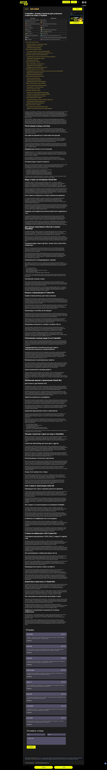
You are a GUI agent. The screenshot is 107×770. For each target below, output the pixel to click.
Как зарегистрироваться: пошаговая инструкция (37, 44)
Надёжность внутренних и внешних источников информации (39, 108)
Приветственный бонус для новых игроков (35, 63)
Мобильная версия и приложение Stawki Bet (35, 76)
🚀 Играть (43, 767)
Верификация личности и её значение (35, 45)
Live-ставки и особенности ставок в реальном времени (38, 51)
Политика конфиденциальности (42, 762)
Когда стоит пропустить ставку (33, 88)
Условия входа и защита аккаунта (34, 47)
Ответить (29, 640)
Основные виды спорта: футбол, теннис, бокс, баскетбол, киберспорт (41, 56)
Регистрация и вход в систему (32, 42)
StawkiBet (33, 757)
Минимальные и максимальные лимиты (35, 72)
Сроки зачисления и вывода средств (34, 74)
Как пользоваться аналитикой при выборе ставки (37, 106)
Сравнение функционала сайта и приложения (36, 81)
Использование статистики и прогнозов (35, 87)
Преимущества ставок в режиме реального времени (38, 92)
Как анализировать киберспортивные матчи (36, 101)
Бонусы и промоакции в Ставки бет (33, 61)
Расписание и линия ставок (32, 60)
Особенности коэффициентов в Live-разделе (36, 95)
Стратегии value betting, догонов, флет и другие (37, 85)
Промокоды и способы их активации (34, 65)
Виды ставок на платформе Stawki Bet (34, 49)
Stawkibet (83, 5)
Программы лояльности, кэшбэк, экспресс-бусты (37, 67)
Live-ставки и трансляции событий (33, 90)
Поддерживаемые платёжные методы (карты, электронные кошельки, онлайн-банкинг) (45, 71)
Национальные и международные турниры (36, 58)
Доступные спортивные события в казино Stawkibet (37, 54)
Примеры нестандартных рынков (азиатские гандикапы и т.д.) (40, 52)
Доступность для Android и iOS (33, 78)
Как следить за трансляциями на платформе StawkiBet (38, 94)
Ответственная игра (30, 762)
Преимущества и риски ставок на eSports (35, 103)
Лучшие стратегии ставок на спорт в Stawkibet (35, 83)
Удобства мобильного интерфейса (34, 79)
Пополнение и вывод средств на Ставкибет (35, 68)
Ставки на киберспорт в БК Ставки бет (34, 97)
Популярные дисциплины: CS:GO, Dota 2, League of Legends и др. (40, 99)
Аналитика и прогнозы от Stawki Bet (33, 104)
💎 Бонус (63, 767)
